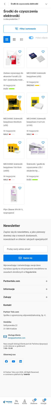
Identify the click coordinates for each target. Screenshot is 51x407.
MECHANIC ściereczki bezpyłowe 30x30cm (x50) (12, 121)
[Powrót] (4, 4)
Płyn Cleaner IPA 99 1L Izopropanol (13, 211)
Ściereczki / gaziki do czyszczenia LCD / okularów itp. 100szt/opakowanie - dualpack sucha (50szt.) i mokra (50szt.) (36, 167)
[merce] (27, 374)
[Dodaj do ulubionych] (19, 51)
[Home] (7, 402)
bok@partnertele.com (16, 338)
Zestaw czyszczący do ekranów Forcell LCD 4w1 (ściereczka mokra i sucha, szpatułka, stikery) (13, 77)
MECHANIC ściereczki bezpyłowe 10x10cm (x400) (12, 167)
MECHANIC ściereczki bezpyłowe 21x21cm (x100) (36, 121)
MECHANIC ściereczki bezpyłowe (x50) (36, 75)
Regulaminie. (31, 272)
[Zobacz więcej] (46, 4)
